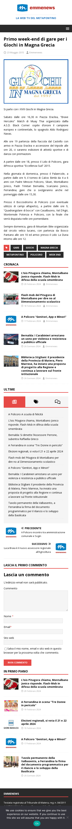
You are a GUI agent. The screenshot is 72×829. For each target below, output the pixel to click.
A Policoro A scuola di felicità (25, 414)
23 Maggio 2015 (15, 52)
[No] (67, 817)
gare (16, 247)
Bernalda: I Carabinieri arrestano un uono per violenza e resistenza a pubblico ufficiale (43, 339)
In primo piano (16, 671)
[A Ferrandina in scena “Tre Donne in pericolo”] (11, 709)
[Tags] (36, 401)
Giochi (30, 247)
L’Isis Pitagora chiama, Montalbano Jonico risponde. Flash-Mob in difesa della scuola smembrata (44, 276)
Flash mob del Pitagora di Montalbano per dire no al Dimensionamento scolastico (40, 298)
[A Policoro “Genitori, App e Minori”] (11, 324)
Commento (10, 588)
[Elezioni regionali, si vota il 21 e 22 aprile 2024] (11, 727)
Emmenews (35, 52)
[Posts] (14, 401)
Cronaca (11, 264)
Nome (8, 616)
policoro (36, 254)
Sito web (9, 638)
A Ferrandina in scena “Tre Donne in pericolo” (35, 445)
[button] (67, 28)
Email (7, 627)
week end (55, 254)
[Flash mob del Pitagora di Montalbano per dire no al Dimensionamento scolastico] (11, 302)
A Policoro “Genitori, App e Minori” (43, 316)
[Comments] (57, 401)
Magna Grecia (49, 247)
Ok (37, 823)
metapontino (15, 254)
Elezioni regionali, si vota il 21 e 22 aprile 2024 (35, 451)
